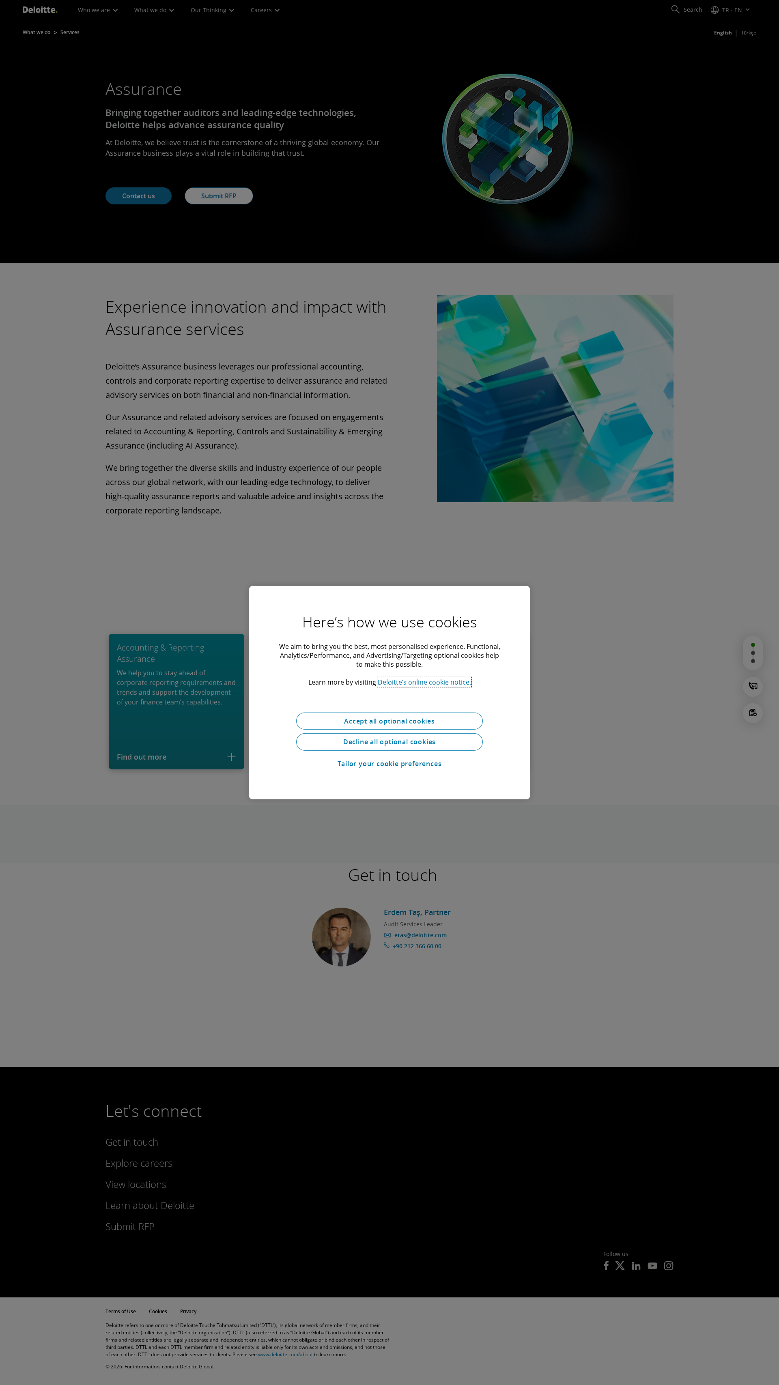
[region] (389, 692)
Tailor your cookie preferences (390, 763)
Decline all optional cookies (389, 741)
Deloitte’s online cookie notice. (424, 681)
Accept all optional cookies (389, 720)
